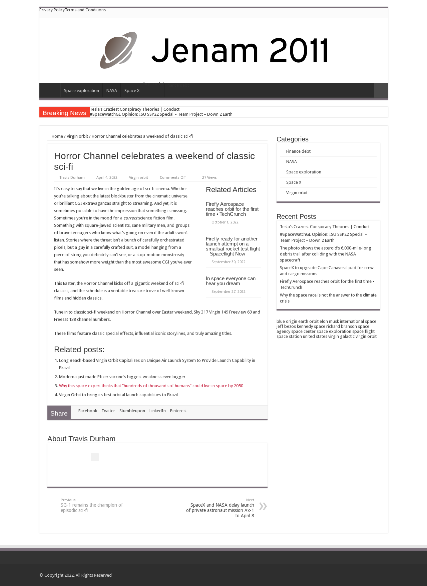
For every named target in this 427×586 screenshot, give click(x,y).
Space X (131, 90)
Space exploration (81, 90)
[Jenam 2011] (213, 49)
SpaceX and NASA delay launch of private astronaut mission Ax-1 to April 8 (220, 508)
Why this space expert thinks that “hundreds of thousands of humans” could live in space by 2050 (151, 385)
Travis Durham (72, 177)
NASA (111, 90)
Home (51, 90)
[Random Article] (381, 90)
